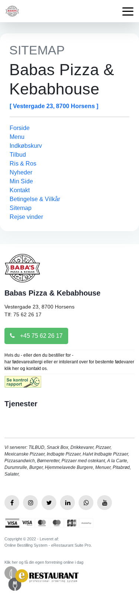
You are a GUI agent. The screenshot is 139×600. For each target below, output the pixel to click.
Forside (20, 128)
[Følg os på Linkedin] (67, 502)
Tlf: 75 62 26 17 (23, 314)
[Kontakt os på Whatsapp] (86, 502)
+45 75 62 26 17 (41, 336)
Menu (17, 137)
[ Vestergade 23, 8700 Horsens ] (54, 106)
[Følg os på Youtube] (104, 502)
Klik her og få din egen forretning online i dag (43, 562)
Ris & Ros (23, 163)
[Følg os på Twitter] (49, 502)
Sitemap (21, 208)
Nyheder (21, 172)
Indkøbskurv (26, 146)
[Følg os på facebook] (11, 502)
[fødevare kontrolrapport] (22, 384)
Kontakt (20, 190)
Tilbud (18, 154)
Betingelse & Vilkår (35, 199)
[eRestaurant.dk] (41, 578)
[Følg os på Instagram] (30, 502)
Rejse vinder (26, 217)
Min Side (21, 181)
